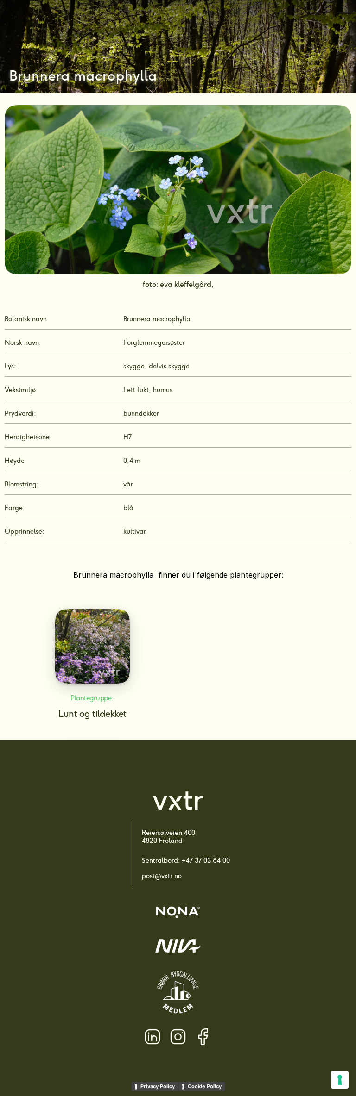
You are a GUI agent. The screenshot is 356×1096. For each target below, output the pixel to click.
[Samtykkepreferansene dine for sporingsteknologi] (340, 1080)
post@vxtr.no (162, 876)
